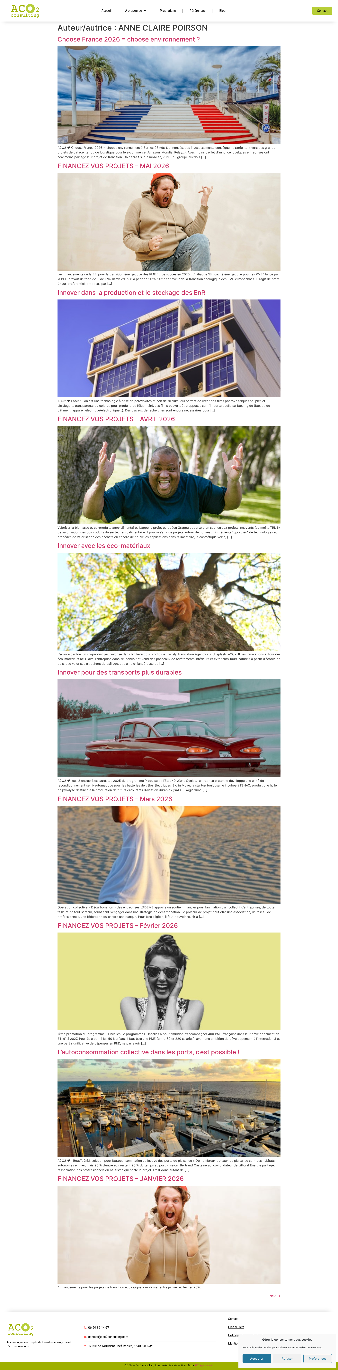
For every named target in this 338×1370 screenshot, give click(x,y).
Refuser (287, 1358)
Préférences (317, 1358)
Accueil (106, 11)
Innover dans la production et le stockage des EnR (131, 292)
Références (198, 11)
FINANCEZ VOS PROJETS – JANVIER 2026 (121, 1178)
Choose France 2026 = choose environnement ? (129, 39)
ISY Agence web (204, 1365)
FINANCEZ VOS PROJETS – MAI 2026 (113, 166)
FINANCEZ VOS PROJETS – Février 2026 (118, 925)
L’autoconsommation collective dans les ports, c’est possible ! (148, 1052)
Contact (233, 1319)
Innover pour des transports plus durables (120, 672)
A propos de (133, 11)
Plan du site (236, 1327)
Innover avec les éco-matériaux (104, 545)
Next (275, 1296)
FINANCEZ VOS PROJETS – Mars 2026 (115, 799)
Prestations (168, 11)
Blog (222, 11)
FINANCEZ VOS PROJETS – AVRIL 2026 (116, 419)
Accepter (256, 1358)
